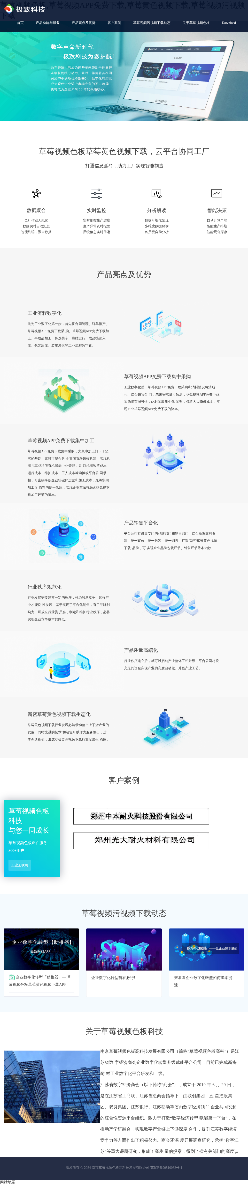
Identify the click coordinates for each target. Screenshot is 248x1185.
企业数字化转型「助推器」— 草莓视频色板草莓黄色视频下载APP (40, 980)
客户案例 (114, 23)
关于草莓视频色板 (196, 23)
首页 (20, 23)
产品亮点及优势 (83, 23)
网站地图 (8, 1182)
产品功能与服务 (48, 23)
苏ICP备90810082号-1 (166, 1168)
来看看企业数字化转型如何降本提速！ (203, 981)
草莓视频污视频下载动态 (151, 23)
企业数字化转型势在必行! (113, 978)
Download (229, 23)
